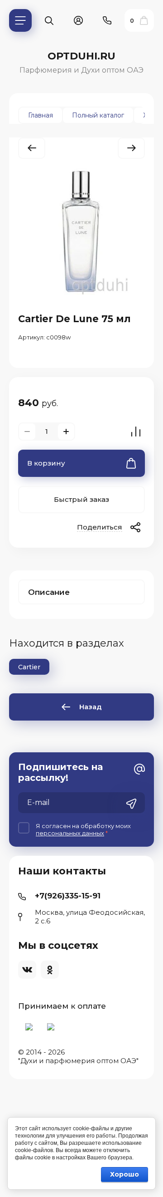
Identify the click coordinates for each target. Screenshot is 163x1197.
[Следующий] (131, 148)
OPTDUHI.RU (81, 56)
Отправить (131, 803)
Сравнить (136, 431)
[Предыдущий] (31, 148)
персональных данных (70, 833)
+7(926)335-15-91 (68, 895)
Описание (49, 592)
